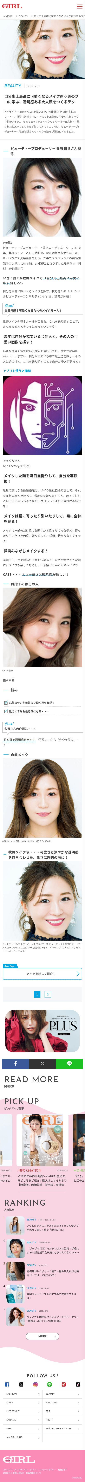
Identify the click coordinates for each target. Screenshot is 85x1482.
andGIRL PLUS (14, 1437)
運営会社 (7, 1473)
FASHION (11, 1394)
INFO (9, 1429)
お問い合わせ (18, 1473)
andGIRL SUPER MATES (58, 1429)
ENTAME (11, 1420)
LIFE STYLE (12, 1411)
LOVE (9, 1403)
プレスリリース (9, 1470)
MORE (42, 1336)
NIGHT (49, 1420)
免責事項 (62, 1470)
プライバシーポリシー (27, 1470)
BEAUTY (50, 1394)
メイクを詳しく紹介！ (41, 974)
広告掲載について (33, 1473)
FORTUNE (51, 1403)
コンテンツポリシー (47, 1470)
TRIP (48, 1411)
